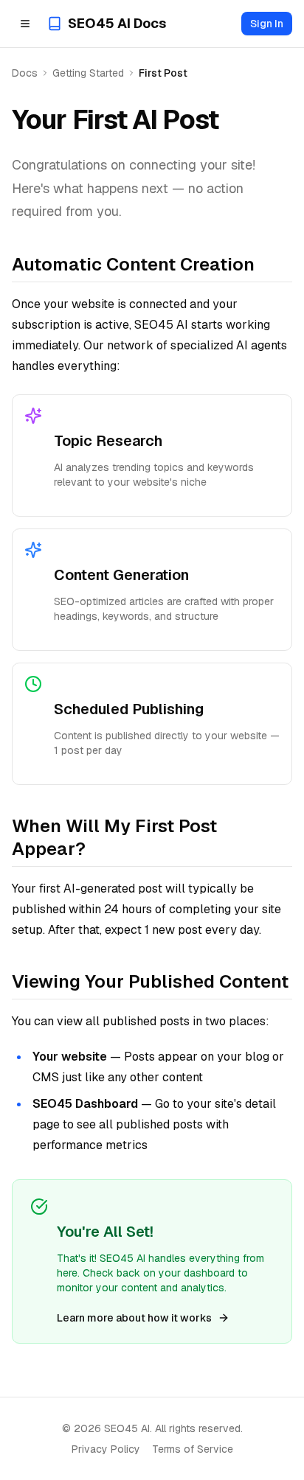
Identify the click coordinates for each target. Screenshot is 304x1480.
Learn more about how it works (134, 1317)
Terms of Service (192, 1449)
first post (163, 73)
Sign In (266, 23)
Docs (25, 73)
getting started (88, 73)
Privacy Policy (106, 1449)
